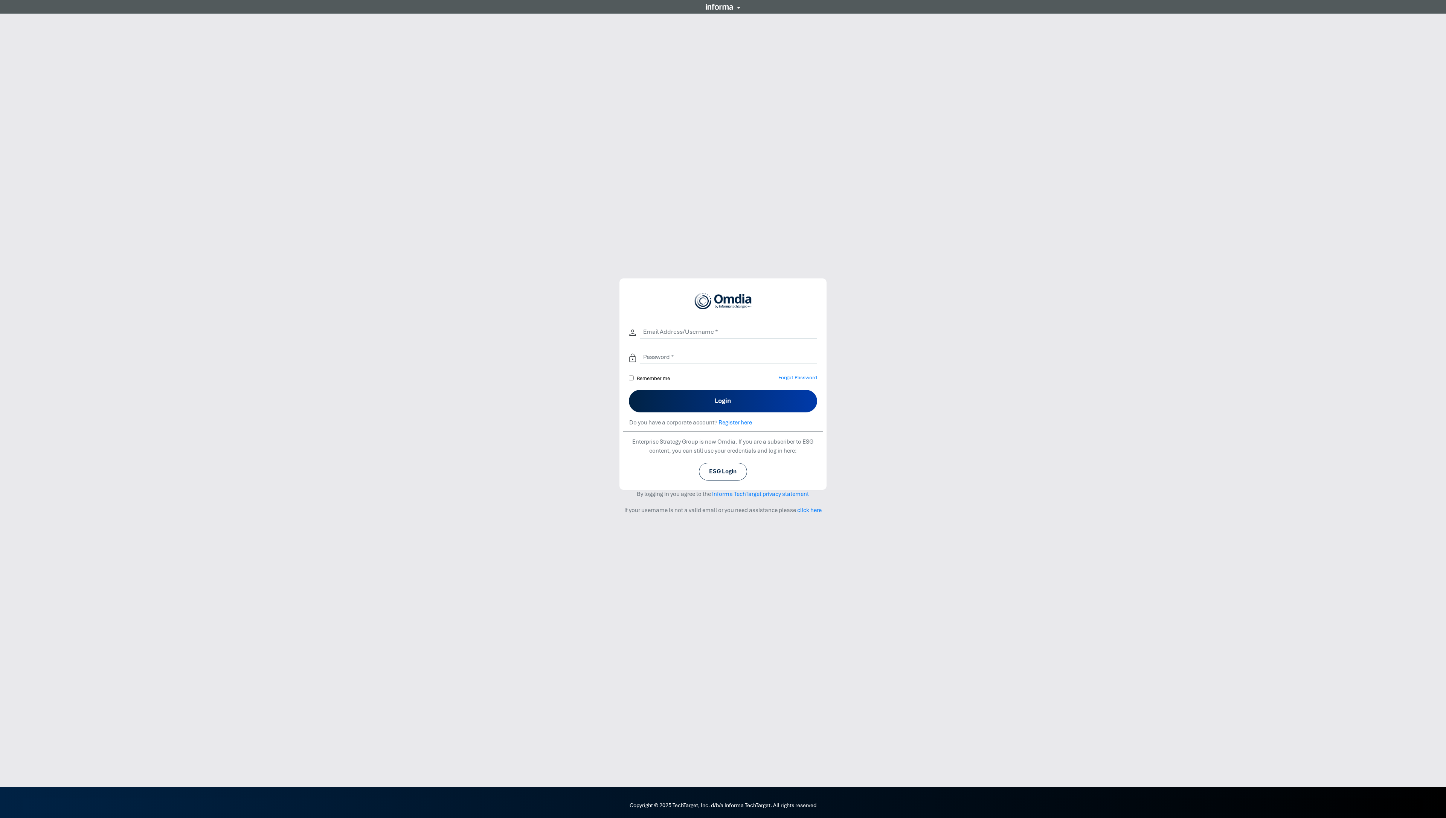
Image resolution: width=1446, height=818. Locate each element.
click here (809, 510)
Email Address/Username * (680, 332)
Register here (735, 422)
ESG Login (723, 471)
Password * (658, 357)
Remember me (653, 378)
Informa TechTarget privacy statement (760, 494)
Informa (723, 7)
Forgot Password (797, 377)
